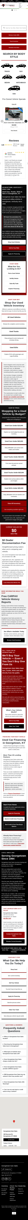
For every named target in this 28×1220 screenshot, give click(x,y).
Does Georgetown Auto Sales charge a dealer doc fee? (12, 1060)
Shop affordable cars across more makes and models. (14, 448)
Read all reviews (22, 145)
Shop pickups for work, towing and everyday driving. (14, 339)
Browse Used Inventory (14, 640)
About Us (20, 1189)
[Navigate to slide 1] (12, 10)
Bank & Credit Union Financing (14, 819)
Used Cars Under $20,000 (14, 441)
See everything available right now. (14, 509)
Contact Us (7, 1169)
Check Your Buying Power (14, 1188)
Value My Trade (13, 283)
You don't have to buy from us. (14, 989)
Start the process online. (14, 1002)
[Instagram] (6, 1178)
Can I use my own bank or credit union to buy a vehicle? (13, 1090)
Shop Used (14, 969)
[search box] (14, 27)
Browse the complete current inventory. (14, 324)
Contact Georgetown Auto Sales (14, 934)
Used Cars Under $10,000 (14, 425)
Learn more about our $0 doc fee (13, 226)
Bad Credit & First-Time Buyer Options (14, 825)
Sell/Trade (12, 1196)
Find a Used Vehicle (14, 273)
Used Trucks (14, 331)
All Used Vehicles (14, 317)
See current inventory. (14, 975)
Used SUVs (14, 347)
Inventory (4, 1186)
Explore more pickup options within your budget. (14, 479)
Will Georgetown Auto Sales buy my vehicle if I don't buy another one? (14, 1075)
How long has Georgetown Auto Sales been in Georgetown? (13, 1045)
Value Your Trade (14, 726)
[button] (14, 1122)
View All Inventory (14, 503)
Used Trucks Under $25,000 (14, 472)
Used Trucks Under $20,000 (14, 457)
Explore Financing (14, 288)
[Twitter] (9, 1178)
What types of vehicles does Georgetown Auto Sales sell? (12, 1052)
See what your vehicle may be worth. (14, 1016)
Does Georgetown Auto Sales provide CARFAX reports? (12, 1067)
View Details (14, 130)
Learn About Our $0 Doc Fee (11, 582)
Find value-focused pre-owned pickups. (14, 464)
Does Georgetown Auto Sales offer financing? (13, 1082)
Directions (20, 1193)
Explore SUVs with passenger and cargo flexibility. (14, 355)
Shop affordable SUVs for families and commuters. (13, 495)
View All (14, 104)
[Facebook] (3, 1178)
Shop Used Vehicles (14, 242)
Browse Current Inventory (14, 941)
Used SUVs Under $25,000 (14, 488)
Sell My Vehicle (14, 278)
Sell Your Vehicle (14, 983)
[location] (16, 1)
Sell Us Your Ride (14, 248)
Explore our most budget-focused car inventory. (14, 433)
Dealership (22, 1186)
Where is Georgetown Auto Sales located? (13, 1037)
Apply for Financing (14, 254)
